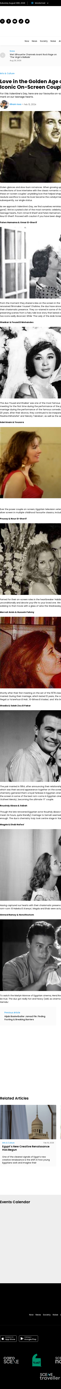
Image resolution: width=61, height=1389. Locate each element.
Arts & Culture (7, 73)
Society (44, 41)
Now (27, 41)
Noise (53, 41)
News (34, 41)
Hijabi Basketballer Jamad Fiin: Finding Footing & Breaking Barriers (24, 1018)
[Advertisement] (30, 1060)
